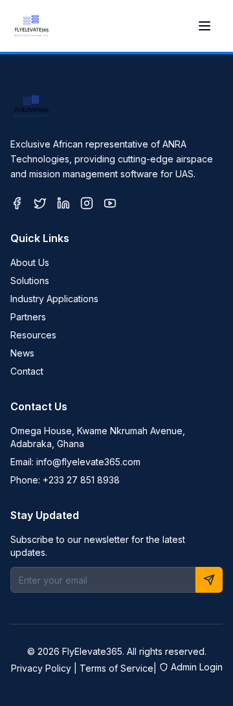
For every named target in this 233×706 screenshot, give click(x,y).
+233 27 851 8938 (81, 479)
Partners (28, 316)
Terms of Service (116, 668)
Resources (33, 334)
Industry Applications (54, 298)
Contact (26, 371)
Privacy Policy (41, 668)
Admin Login (197, 666)
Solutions (29, 280)
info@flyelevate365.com (88, 461)
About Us (29, 262)
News (22, 353)
